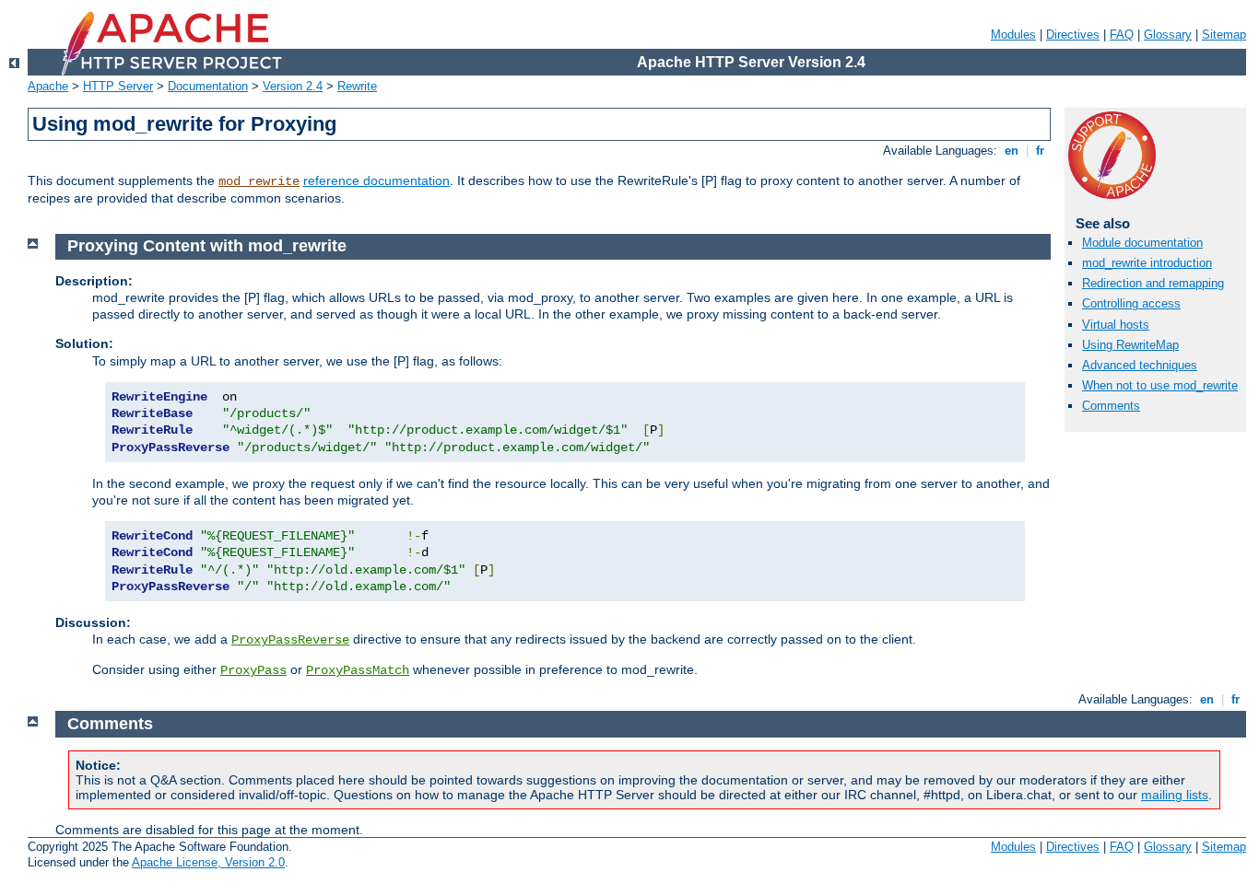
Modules (1013, 34)
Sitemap (1224, 34)
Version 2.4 (293, 86)
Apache (48, 86)
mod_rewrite (259, 181)
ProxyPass (253, 670)
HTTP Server (118, 86)
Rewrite (357, 86)
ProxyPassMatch (357, 670)
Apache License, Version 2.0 (208, 862)
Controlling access (1131, 303)
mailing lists (1174, 794)
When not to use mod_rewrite (1160, 385)
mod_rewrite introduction (1147, 263)
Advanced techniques (1139, 365)
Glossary (1168, 34)
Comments (1111, 406)
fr (1040, 150)
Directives (1073, 34)
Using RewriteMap (1130, 345)
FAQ (1122, 34)
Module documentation (1142, 243)
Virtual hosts (1115, 324)
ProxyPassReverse (290, 640)
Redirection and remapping (1153, 283)
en (1011, 150)
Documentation (208, 86)
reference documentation (376, 180)
